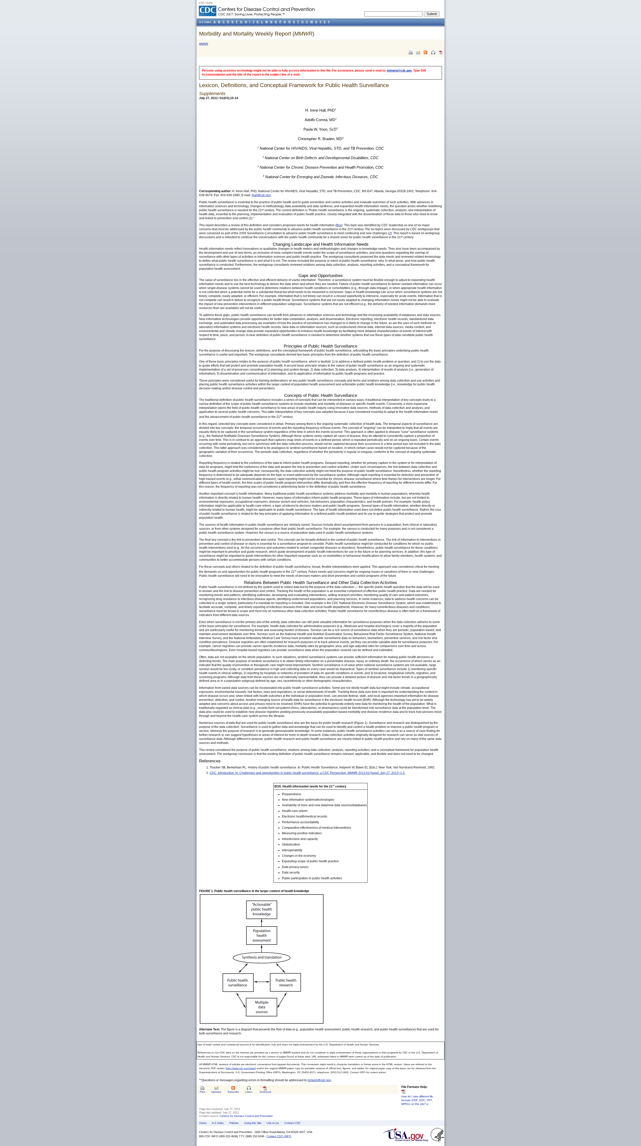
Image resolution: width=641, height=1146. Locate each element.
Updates (216, 1091)
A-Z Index (218, 1122)
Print (202, 1091)
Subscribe (233, 1091)
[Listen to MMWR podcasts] (433, 52)
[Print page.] (410, 52)
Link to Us (273, 1122)
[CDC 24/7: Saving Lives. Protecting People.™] (257, 7)
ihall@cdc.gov (261, 195)
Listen (248, 1091)
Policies (234, 1122)
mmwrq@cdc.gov (399, 70)
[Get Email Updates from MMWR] (418, 52)
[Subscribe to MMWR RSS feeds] (425, 52)
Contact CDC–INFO (279, 1136)
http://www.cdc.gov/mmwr (240, 1068)
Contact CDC (292, 1122)
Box (339, 225)
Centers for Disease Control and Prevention (246, 1115)
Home (203, 1122)
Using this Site (252, 1122)
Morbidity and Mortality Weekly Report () (256, 34)
